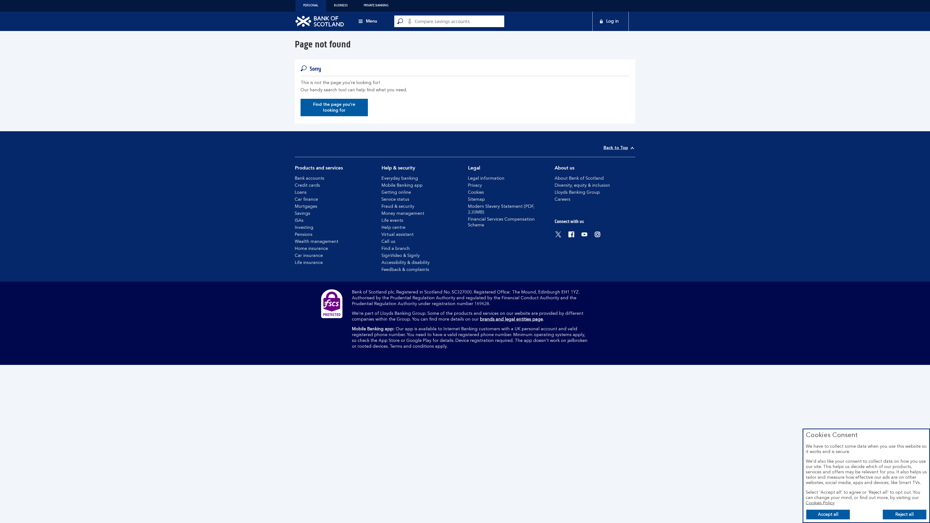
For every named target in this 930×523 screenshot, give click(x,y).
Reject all (904, 514)
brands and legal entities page (511, 319)
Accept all (828, 514)
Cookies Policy (820, 503)
